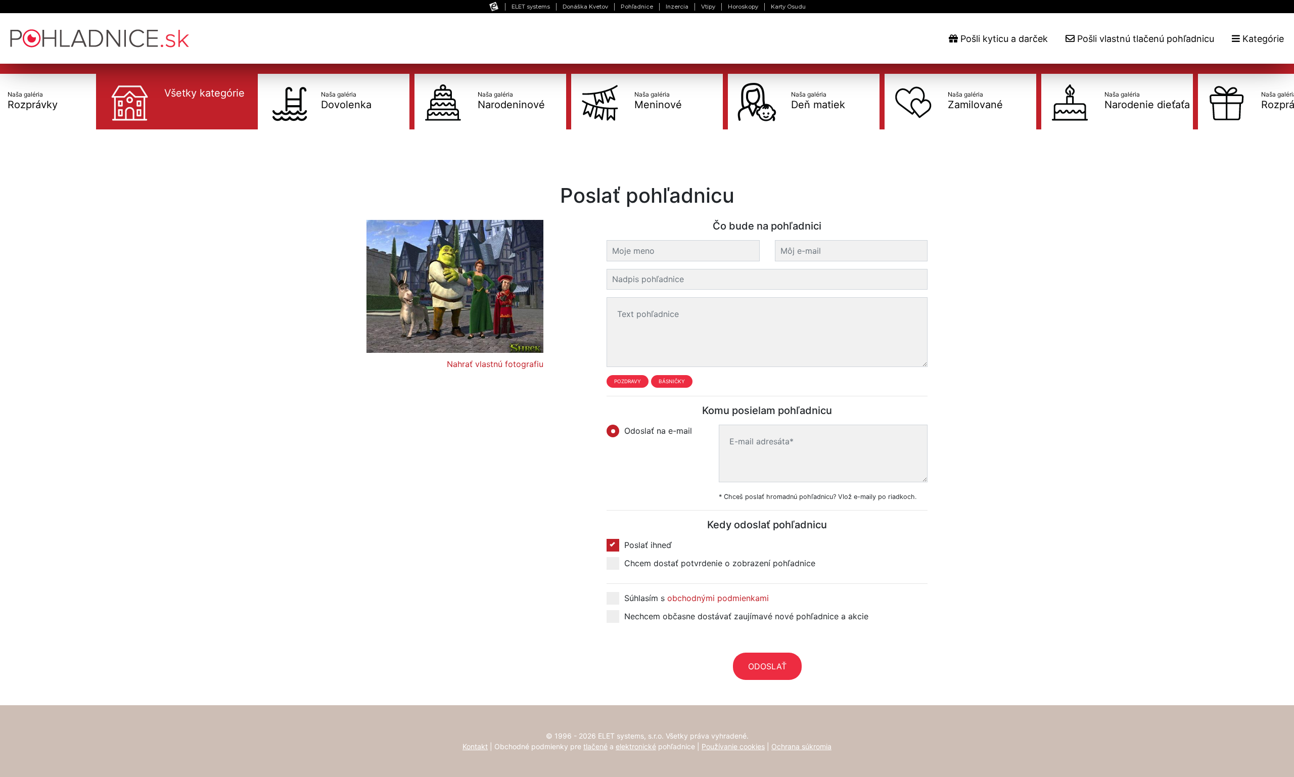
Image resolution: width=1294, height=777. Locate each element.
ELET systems (531, 6)
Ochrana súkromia (801, 746)
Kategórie (1262, 38)
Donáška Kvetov (585, 6)
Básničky (672, 381)
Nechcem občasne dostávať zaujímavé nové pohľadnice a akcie (746, 616)
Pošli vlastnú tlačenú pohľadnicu (1144, 38)
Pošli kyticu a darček (1003, 38)
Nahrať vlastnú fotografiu (495, 364)
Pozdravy (627, 381)
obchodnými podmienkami (718, 598)
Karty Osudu (788, 6)
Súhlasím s (696, 598)
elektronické (636, 746)
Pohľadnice (637, 6)
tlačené (595, 746)
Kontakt (475, 746)
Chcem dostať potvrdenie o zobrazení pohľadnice (719, 563)
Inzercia (677, 6)
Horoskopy (743, 6)
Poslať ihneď (648, 545)
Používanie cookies (733, 746)
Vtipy (708, 6)
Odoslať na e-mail (658, 431)
